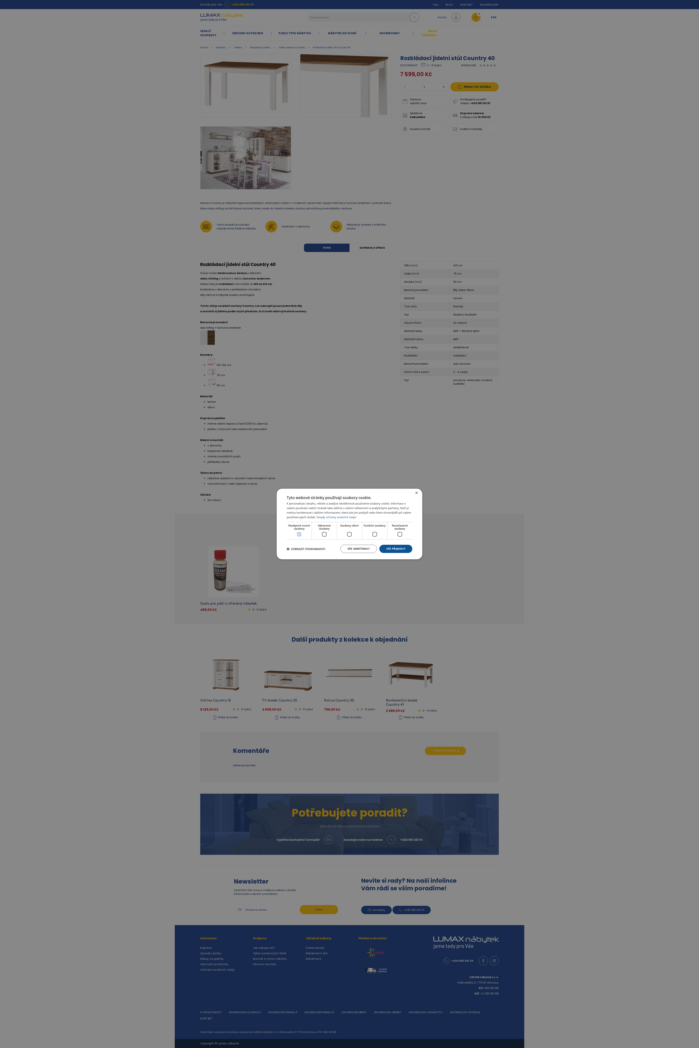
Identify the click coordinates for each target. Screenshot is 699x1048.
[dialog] (349, 524)
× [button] (416, 493)
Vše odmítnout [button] (358, 548)
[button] (306, 549)
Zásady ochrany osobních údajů (336, 517)
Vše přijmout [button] (395, 548)
